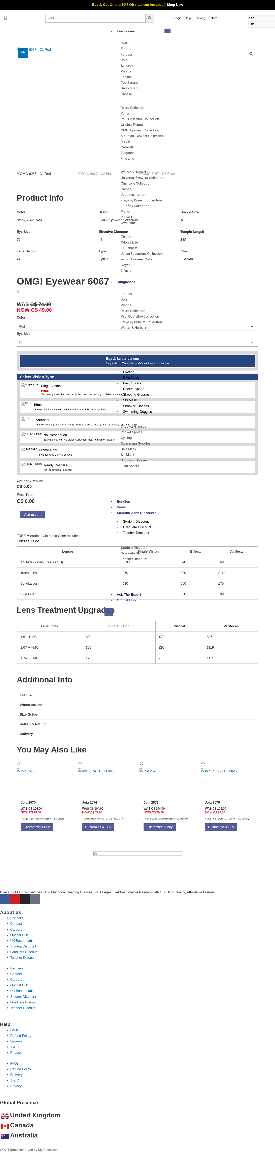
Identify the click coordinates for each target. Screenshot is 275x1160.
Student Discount (136, 521)
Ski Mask (130, 400)
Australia (24, 1135)
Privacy (16, 1053)
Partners (16, 918)
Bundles (123, 502)
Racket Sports (134, 389)
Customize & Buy (37, 827)
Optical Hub (126, 600)
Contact (16, 924)
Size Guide (28, 714)
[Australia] (5, 1136)
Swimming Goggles (137, 412)
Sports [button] (122, 363)
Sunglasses (126, 282)
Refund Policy (20, 1036)
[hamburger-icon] (167, 31)
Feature (26, 695)
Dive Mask (131, 378)
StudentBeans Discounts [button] (136, 513)
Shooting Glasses (136, 394)
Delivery (26, 734)
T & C (14, 1047)
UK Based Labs (22, 941)
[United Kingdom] (5, 1116)
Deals (121, 507)
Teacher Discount (136, 533)
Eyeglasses (126, 31)
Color (21, 317)
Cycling (128, 372)
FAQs (14, 1030)
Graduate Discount (137, 527)
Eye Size (23, 334)
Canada (22, 1125)
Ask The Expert (129, 595)
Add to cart (32, 515)
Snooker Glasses (136, 406)
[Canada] (5, 1126)
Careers (16, 929)
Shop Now (175, 5)
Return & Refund (33, 724)
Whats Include (31, 705)
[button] (251, 54)
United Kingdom (35, 1115)
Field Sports (132, 383)
